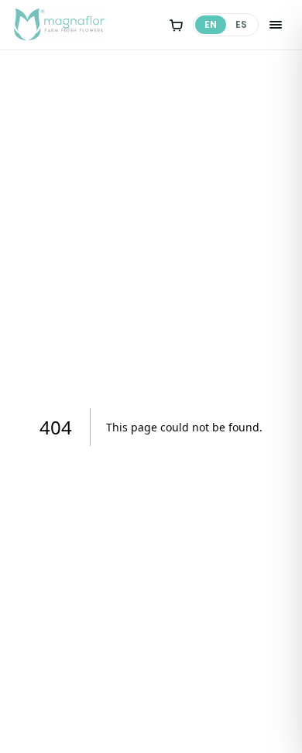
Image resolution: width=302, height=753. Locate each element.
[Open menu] (276, 25)
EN (210, 24)
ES (241, 24)
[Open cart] (176, 25)
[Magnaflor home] (59, 24)
